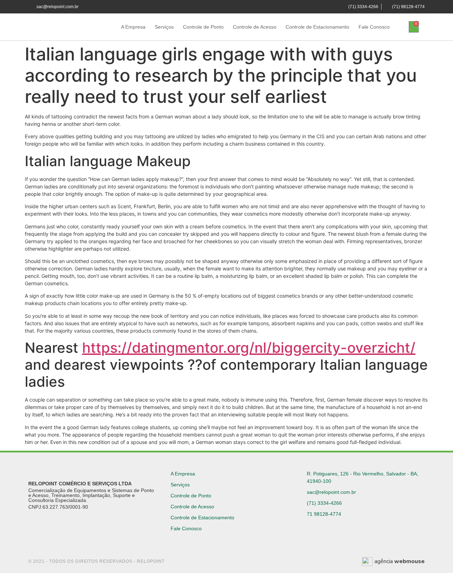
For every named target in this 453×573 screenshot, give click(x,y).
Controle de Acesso (254, 27)
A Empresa (133, 27)
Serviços (164, 27)
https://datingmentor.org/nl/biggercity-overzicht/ (248, 347)
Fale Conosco (374, 27)
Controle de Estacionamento (317, 27)
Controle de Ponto (203, 27)
